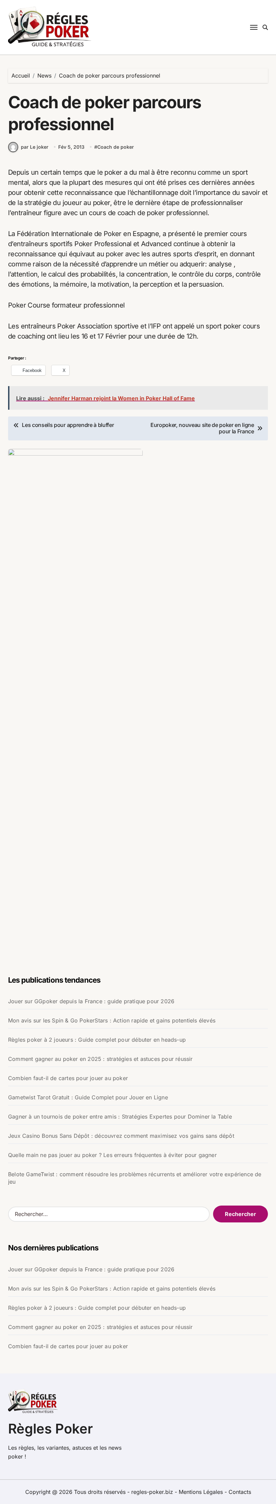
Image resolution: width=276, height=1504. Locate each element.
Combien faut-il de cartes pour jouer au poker (68, 1078)
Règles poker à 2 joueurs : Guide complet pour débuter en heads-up (97, 1039)
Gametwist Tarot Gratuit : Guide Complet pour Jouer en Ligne (88, 1097)
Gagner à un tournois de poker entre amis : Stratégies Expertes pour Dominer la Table (120, 1116)
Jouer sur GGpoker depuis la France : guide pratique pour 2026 (91, 1001)
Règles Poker (50, 1428)
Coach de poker (115, 147)
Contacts (240, 1491)
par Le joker (34, 147)
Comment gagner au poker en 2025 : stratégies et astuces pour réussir (100, 1058)
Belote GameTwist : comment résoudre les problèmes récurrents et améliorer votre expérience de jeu (135, 1178)
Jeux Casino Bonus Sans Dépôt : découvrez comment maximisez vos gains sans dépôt (121, 1135)
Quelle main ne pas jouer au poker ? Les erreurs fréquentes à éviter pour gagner (112, 1155)
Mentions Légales (202, 1491)
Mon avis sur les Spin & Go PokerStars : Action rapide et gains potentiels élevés (111, 1020)
